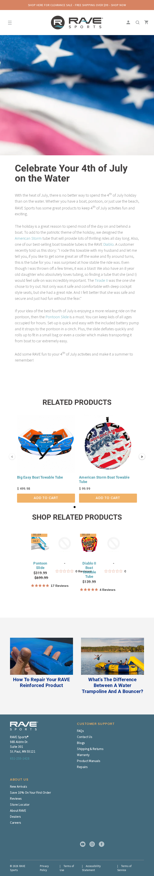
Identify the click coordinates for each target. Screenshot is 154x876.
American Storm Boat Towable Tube (104, 479)
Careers (15, 822)
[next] (143, 569)
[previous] (9, 569)
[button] (74, 507)
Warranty (83, 755)
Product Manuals (88, 761)
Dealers (15, 816)
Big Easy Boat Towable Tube (40, 477)
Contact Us (84, 737)
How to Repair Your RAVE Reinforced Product (41, 682)
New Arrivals (18, 786)
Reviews (16, 798)
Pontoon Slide (57, 316)
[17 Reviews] (40, 586)
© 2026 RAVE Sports (17, 868)
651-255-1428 (19, 758)
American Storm (28, 238)
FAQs (80, 731)
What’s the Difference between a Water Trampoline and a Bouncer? (112, 685)
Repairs (82, 767)
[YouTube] (81, 844)
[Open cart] (145, 22)
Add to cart (46, 498)
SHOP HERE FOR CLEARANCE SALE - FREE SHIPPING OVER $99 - (77, 5)
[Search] (136, 22)
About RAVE (18, 810)
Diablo (108, 244)
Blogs (81, 743)
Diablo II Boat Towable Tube (89, 570)
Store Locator (20, 804)
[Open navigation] (8, 22)
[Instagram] (90, 844)
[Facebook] (100, 844)
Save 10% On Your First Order (30, 792)
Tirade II (101, 280)
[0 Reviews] (65, 571)
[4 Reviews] (89, 590)
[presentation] (12, 457)
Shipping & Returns (90, 749)
